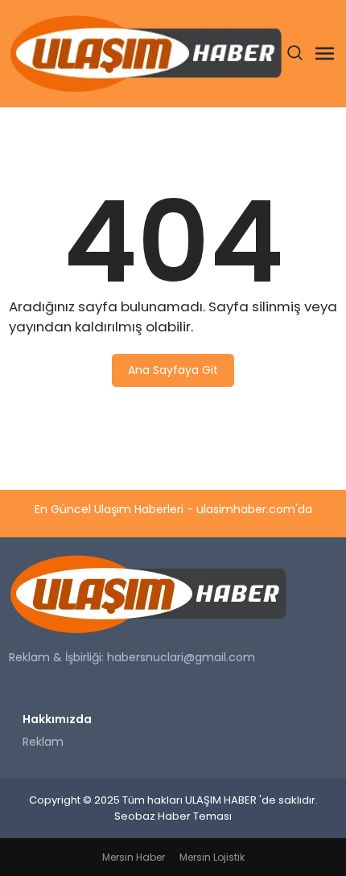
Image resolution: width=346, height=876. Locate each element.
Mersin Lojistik (212, 857)
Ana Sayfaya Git (173, 370)
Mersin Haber (133, 857)
